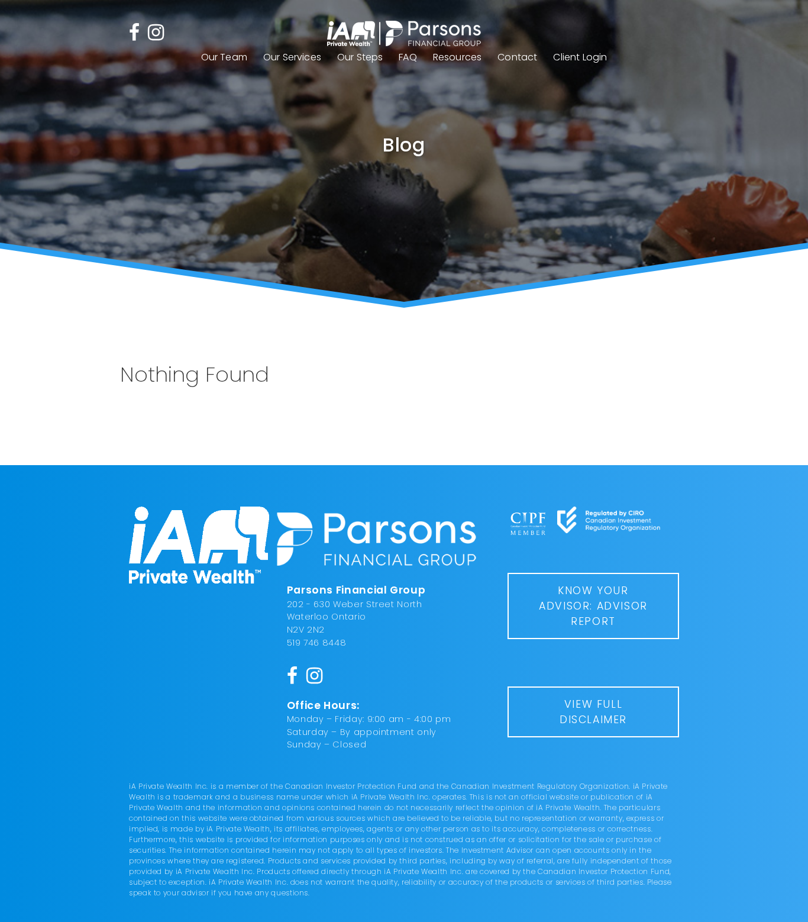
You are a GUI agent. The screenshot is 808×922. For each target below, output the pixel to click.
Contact (517, 57)
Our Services (292, 57)
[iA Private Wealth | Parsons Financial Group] (404, 34)
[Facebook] (134, 31)
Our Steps (360, 57)
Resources (457, 57)
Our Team (224, 57)
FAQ (407, 57)
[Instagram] (156, 31)
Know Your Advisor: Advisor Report (593, 605)
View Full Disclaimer (593, 712)
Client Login (580, 57)
